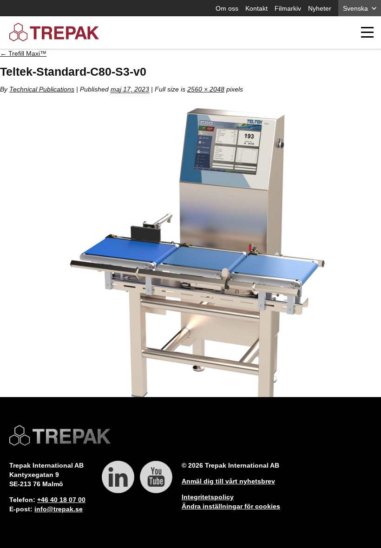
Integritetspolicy (208, 497)
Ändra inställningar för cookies (231, 506)
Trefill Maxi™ (23, 53)
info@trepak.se (58, 509)
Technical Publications (41, 89)
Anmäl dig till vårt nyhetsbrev (228, 481)
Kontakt (256, 8)
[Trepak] (54, 33)
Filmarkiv (288, 8)
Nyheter (319, 8)
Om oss (227, 8)
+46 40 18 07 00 (61, 499)
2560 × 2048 (205, 89)
